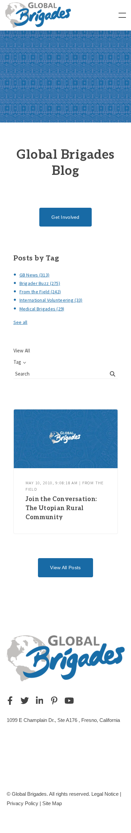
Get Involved (65, 217)
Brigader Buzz (39, 283)
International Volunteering (51, 300)
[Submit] (113, 374)
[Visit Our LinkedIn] (39, 700)
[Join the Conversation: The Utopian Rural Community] (66, 438)
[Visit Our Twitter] (25, 700)
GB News (34, 275)
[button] (122, 15)
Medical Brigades (41, 309)
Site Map (52, 803)
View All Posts (65, 567)
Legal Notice (105, 794)
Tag (17, 362)
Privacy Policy (22, 803)
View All (21, 350)
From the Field (40, 292)
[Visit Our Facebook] (10, 700)
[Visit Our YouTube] (69, 700)
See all (20, 322)
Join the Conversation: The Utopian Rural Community (61, 508)
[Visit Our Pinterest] (54, 700)
